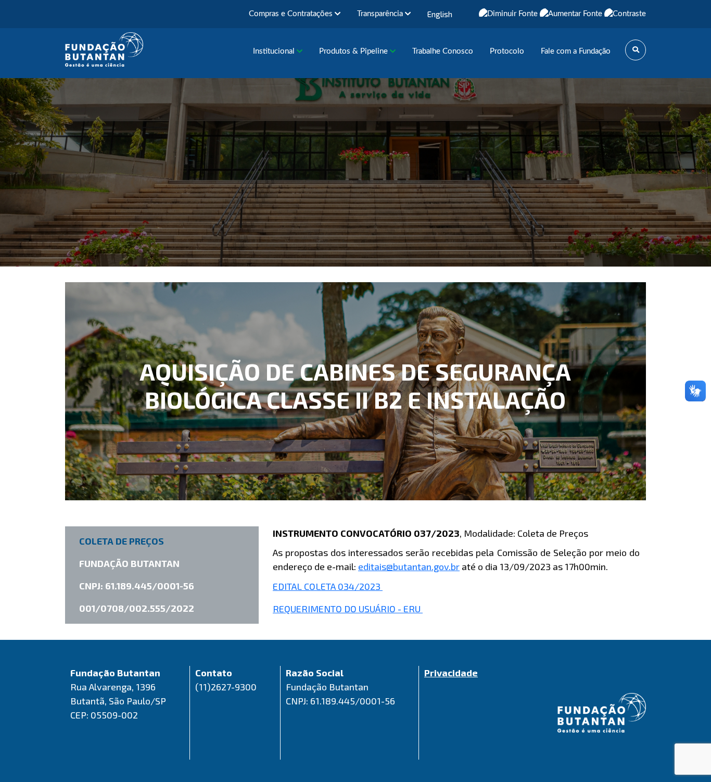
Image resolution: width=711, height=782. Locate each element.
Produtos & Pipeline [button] (354, 51)
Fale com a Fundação (576, 51)
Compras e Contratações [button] (292, 14)
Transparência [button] (381, 14)
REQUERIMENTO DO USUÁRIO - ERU (348, 608)
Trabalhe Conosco (442, 51)
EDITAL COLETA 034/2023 (328, 586)
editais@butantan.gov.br (409, 566)
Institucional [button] (275, 51)
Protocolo (507, 51)
